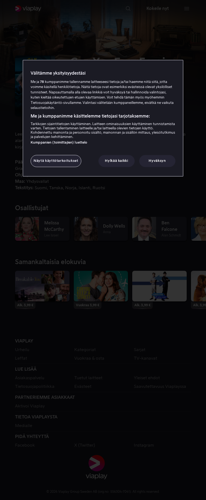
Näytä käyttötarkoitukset (56, 161)
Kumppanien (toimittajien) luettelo (59, 142)
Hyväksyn (157, 161)
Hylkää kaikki (116, 161)
